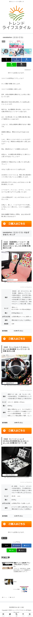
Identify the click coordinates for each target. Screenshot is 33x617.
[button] (21, 65)
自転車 (5, 538)
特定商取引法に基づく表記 (16, 607)
